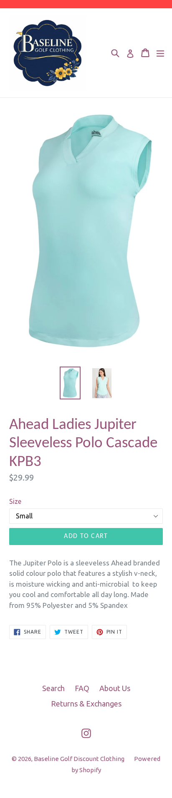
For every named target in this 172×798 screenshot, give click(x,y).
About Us (114, 688)
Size (15, 501)
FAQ (82, 688)
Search (53, 688)
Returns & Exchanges (86, 703)
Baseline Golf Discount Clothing (80, 758)
